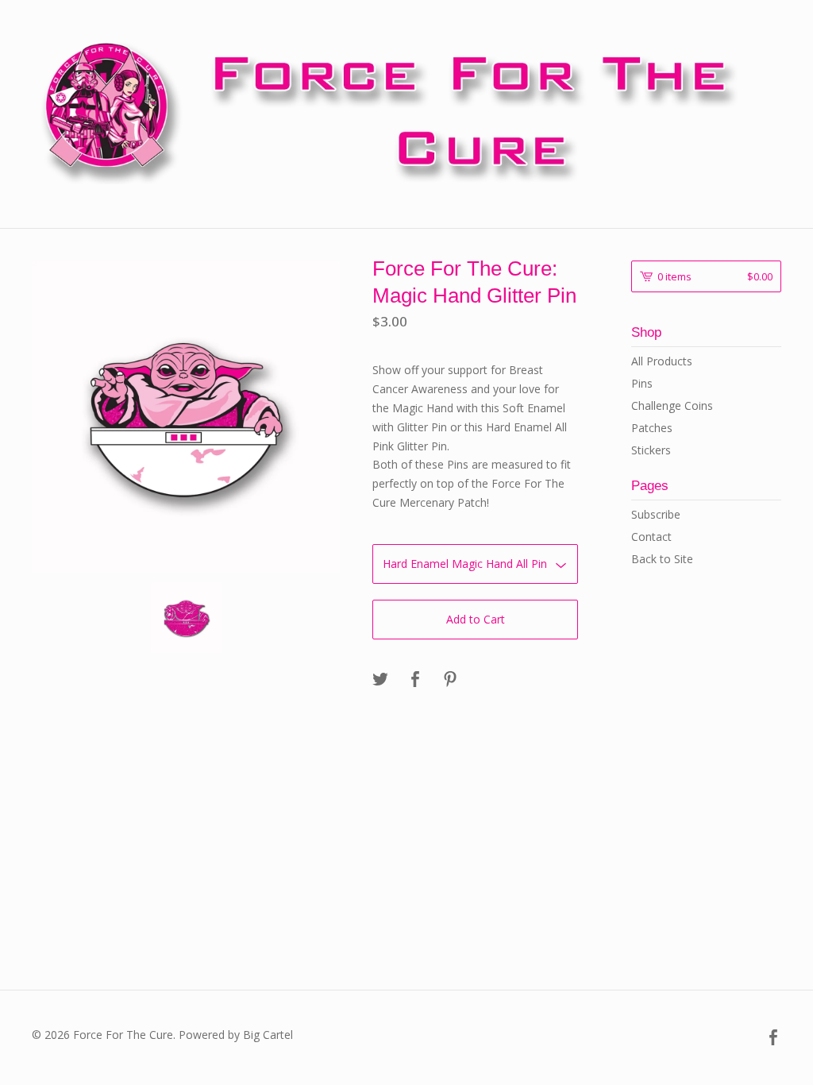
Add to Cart (475, 619)
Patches (651, 427)
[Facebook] (773, 1038)
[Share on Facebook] (415, 680)
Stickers (651, 450)
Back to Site (662, 558)
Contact (651, 536)
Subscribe (655, 514)
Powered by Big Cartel (236, 1034)
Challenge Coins (672, 405)
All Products (661, 361)
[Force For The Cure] (406, 112)
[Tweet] (380, 680)
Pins (642, 383)
